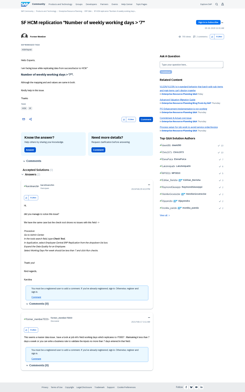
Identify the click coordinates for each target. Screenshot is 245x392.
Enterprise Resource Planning (70, 11)
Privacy (45, 387)
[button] (212, 36)
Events (115, 4)
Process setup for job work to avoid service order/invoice (189, 127)
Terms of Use (57, 387)
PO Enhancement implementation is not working (183, 109)
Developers (91, 4)
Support (111, 387)
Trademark (99, 387)
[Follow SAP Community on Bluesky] (191, 387)
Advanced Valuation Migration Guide (177, 100)
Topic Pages (141, 4)
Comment (146, 119)
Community (38, 4)
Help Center (127, 4)
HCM (24, 108)
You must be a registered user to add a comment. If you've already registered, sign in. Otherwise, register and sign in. (85, 290)
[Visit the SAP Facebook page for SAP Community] (186, 387)
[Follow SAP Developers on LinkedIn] (201, 387)
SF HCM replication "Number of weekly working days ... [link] (115, 11)
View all (163, 215)
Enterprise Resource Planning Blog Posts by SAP (186, 103)
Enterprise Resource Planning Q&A (179, 94)
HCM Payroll (26, 50)
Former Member (38, 37)
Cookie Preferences (126, 387)
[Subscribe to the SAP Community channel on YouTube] (196, 387)
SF (30, 108)
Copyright (69, 387)
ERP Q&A (88, 11)
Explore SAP (206, 4)
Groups (79, 4)
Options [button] (222, 23)
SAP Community (27, 11)
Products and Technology (60, 4)
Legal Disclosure (84, 387)
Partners (104, 4)
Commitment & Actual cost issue (176, 118)
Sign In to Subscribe (208, 22)
